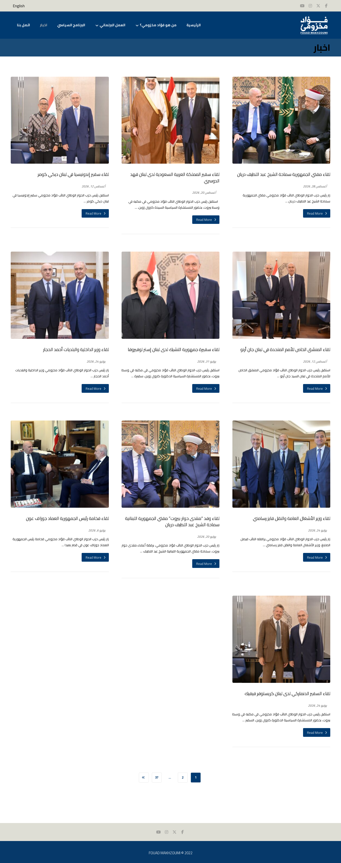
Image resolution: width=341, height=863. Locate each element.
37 (157, 777)
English (19, 5)
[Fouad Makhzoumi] (314, 25)
